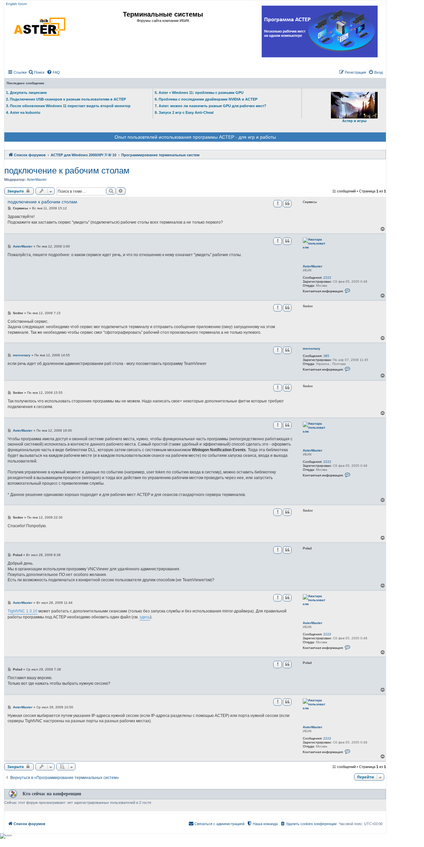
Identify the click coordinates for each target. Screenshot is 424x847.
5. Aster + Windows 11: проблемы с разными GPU (199, 93)
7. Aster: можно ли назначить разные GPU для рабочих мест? (210, 106)
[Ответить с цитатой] (287, 203)
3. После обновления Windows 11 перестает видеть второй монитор (68, 106)
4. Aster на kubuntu (23, 112)
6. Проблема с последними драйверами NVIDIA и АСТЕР (206, 99)
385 (326, 356)
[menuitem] (36, 72)
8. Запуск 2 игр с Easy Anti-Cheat (184, 112)
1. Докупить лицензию (26, 93)
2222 (327, 277)
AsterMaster (37, 179)
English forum (16, 4)
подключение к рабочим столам (67, 170)
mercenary (311, 348)
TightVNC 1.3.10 (22, 611)
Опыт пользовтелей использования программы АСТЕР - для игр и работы (195, 137)
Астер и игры (354, 121)
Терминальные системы (163, 14)
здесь (144, 617)
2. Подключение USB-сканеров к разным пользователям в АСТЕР (66, 99)
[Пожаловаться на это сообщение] (277, 203)
